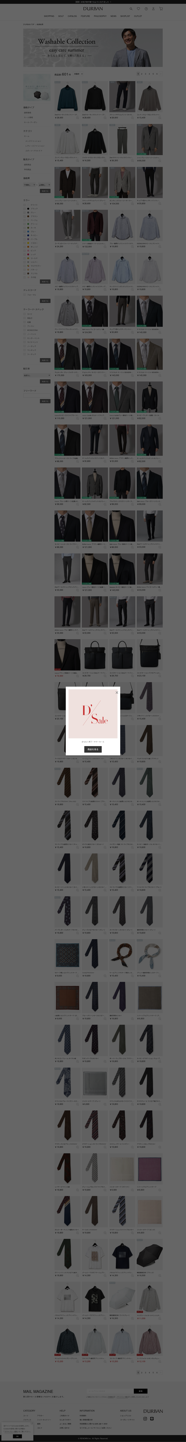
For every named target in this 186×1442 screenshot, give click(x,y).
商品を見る (93, 749)
